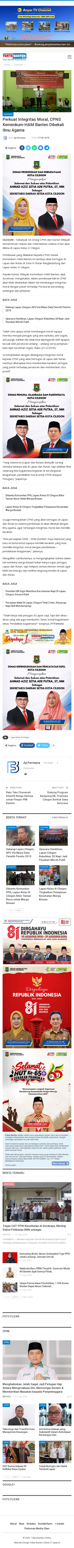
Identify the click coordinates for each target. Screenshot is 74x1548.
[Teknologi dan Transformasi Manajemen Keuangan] (19, 1414)
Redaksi (31, 1523)
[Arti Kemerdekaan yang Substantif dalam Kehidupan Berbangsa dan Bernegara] (55, 1414)
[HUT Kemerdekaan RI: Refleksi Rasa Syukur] (19, 1452)
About (13, 1523)
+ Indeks (59, 1523)
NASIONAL (9, 1184)
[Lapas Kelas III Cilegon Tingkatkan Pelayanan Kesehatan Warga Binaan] (53, 875)
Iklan (21, 1523)
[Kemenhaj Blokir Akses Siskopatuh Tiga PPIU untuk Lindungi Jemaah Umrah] (10, 1257)
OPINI (6, 1342)
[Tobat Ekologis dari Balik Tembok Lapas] (55, 1452)
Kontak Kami (45, 1523)
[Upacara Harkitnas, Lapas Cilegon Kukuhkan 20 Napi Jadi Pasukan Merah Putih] (53, 836)
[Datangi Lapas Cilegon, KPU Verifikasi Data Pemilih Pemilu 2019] (20, 836)
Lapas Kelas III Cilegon (20, 737)
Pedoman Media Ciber (37, 1528)
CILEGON (8, 114)
